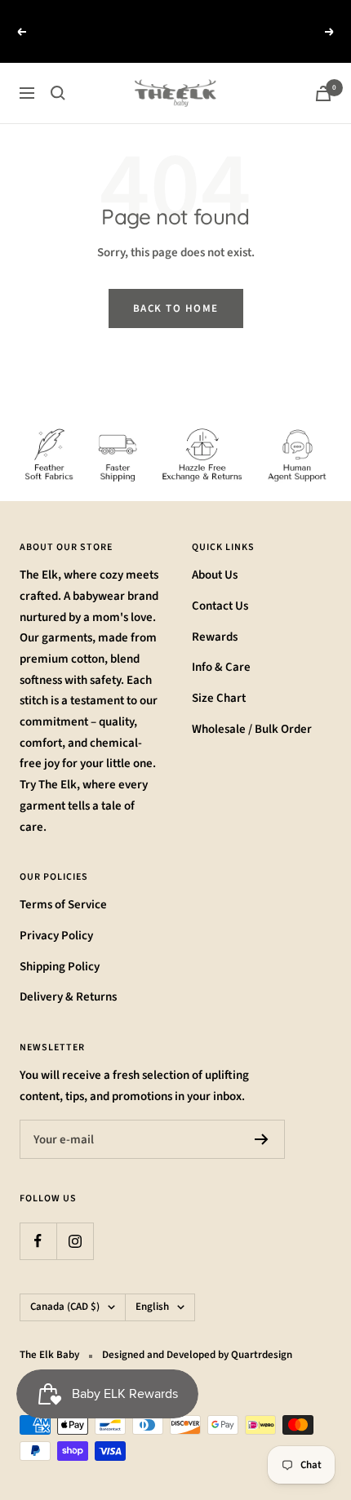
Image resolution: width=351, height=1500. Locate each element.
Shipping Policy (60, 947)
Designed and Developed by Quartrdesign (197, 1335)
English (152, 1287)
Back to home (176, 289)
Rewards (215, 617)
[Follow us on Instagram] (74, 1222)
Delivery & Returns (68, 978)
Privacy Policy (56, 916)
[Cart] (323, 74)
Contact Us (220, 586)
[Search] (58, 73)
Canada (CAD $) (65, 1287)
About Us (215, 555)
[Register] (262, 1120)
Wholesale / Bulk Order (252, 709)
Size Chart (219, 678)
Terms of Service (63, 885)
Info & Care (221, 648)
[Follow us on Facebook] (38, 1222)
